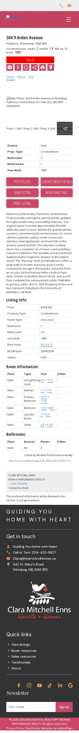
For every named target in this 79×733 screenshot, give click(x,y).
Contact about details (56, 181)
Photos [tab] (21, 76)
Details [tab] (10, 76)
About (16, 668)
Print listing (22, 203)
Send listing (22, 192)
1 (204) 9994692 (17, 484)
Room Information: (22, 366)
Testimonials (21, 662)
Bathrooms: (16, 434)
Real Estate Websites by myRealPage (49, 728)
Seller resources (23, 656)
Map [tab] (31, 76)
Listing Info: (16, 300)
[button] (18, 685)
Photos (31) (22, 181)
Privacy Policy (15, 728)
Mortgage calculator (57, 192)
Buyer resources (23, 650)
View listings (20, 644)
